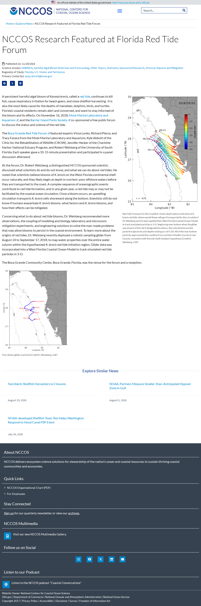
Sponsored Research (131, 68)
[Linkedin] (111, 559)
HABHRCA (27, 68)
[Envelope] (122, 559)
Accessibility (47, 600)
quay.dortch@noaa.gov (38, 76)
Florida (29, 72)
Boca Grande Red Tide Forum (27, 133)
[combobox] (161, 10)
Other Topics (98, 68)
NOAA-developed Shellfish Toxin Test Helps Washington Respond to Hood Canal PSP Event (46, 420)
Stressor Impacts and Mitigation (164, 68)
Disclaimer (62, 600)
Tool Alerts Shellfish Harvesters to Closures (37, 384)
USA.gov (7, 597)
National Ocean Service (116, 597)
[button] (120, 11)
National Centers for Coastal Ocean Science (45, 593)
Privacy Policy (30, 600)
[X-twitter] (100, 559)
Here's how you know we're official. (131, 2)
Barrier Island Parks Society (48, 120)
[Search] (184, 10)
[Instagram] (78, 559)
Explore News (24, 23)
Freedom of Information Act (94, 600)
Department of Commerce (28, 597)
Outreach (112, 68)
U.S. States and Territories (49, 72)
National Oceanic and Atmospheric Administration (73, 597)
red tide (85, 96)
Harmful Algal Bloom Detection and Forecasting (61, 68)
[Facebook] (89, 559)
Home (9, 23)
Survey (73, 600)
